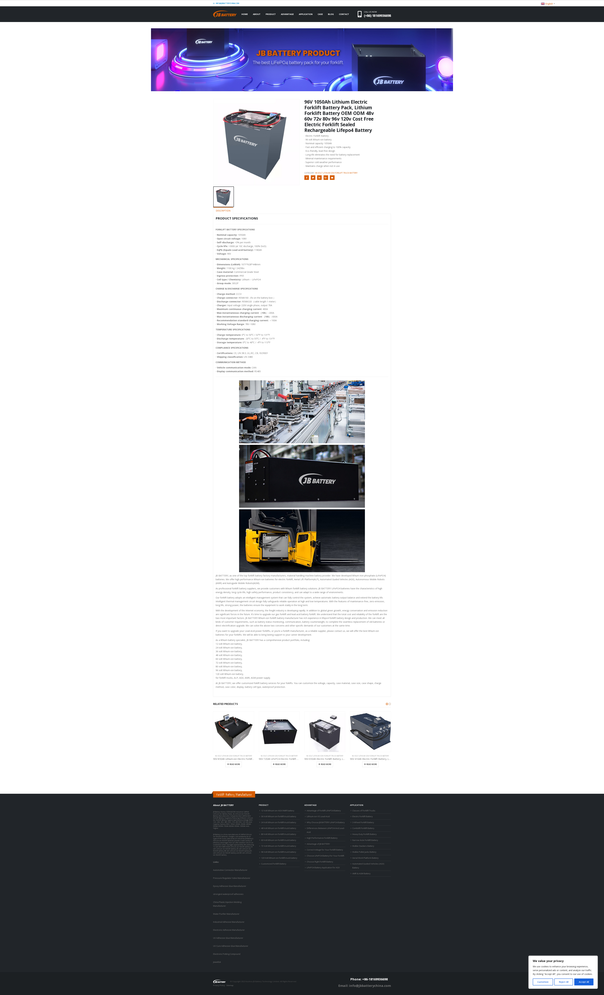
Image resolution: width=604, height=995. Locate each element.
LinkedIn (319, 177)
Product (271, 14)
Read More (235, 764)
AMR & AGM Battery (361, 873)
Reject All (563, 981)
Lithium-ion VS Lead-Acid (318, 816)
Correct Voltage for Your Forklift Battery (325, 849)
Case (320, 14)
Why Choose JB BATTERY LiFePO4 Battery (326, 822)
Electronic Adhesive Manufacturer (229, 930)
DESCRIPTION (223, 210)
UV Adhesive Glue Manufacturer (228, 938)
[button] (387, 704)
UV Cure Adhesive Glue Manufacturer (230, 946)
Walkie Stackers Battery (363, 846)
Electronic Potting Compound (226, 954)
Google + (326, 177)
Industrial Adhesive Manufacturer (228, 922)
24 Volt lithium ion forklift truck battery (278, 822)
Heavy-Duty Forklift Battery (364, 834)
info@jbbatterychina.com (227, 3)
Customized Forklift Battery (273, 863)
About (256, 14)
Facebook (306, 177)
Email (332, 177)
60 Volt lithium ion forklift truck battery (278, 840)
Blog (331, 14)
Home (244, 14)
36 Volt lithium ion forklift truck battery (278, 816)
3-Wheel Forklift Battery (363, 822)
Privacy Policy (219, 985)
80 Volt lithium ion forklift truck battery (278, 834)
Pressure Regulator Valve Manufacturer (231, 878)
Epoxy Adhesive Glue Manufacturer (229, 886)
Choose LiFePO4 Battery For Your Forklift (325, 855)
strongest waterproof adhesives (228, 894)
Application (306, 14)
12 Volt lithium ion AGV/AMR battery (277, 810)
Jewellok (217, 962)
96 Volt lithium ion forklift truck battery (336, 173)
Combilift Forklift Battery (363, 828)
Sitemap (229, 985)
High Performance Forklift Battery (322, 838)
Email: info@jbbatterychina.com (364, 986)
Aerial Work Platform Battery (365, 858)
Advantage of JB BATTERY (318, 844)
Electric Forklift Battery (362, 816)
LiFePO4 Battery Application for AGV (323, 867)
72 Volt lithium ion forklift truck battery (278, 846)
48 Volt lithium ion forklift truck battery (278, 828)
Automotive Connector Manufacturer (230, 870)
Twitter (313, 177)
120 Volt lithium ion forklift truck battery (279, 858)
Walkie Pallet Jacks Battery (364, 852)
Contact (344, 14)
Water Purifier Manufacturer (226, 914)
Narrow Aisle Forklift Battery (365, 840)
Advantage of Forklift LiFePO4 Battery (324, 810)
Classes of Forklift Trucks (363, 810)
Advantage (287, 14)
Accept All (584, 981)
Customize (542, 981)
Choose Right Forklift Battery (320, 861)
